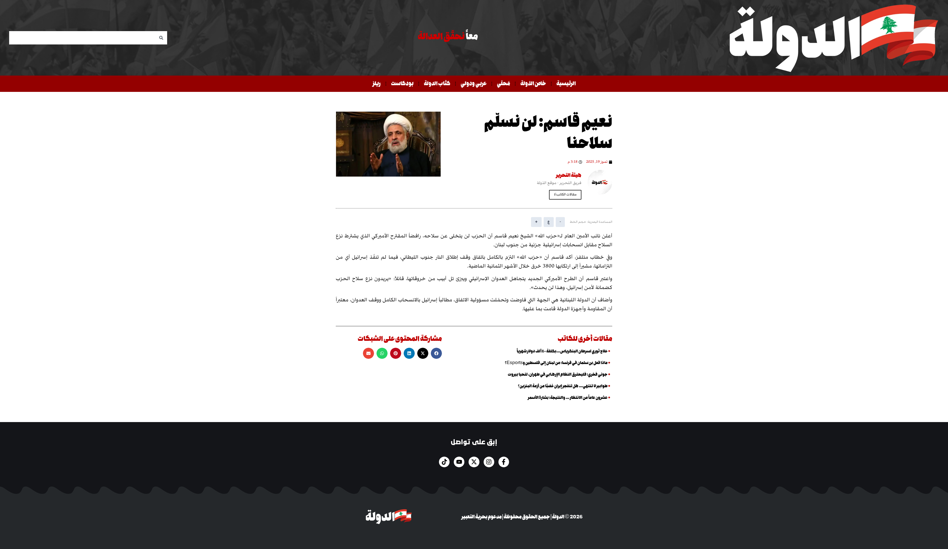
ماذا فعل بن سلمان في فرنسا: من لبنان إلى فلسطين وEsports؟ (556, 362)
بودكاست (402, 83)
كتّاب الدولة (437, 83)
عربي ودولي (474, 83)
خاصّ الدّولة (533, 83)
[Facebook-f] (503, 462)
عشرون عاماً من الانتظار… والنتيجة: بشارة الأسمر (568, 398)
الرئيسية (566, 83)
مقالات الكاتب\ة (565, 194)
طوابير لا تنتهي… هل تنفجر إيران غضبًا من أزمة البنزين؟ (563, 386)
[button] (436, 353)
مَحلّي (503, 83)
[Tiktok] (444, 462)
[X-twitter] (474, 462)
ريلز (376, 83)
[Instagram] (489, 462)
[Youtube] (459, 462)
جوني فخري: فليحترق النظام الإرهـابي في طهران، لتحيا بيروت (558, 374)
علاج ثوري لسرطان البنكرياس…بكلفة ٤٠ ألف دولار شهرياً (562, 351)
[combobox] (88, 37)
